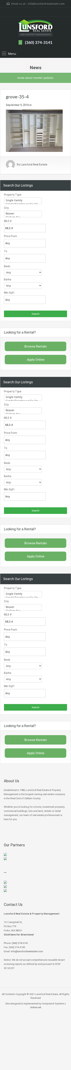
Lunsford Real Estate (34, 164)
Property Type (12, 194)
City (6, 207)
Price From (10, 236)
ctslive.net (35, 1007)
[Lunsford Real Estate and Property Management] (36, 26)
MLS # (8, 221)
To (5, 251)
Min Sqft (9, 292)
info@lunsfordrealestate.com (46, 3)
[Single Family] (23, 200)
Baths (7, 279)
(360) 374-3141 (38, 43)
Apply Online (35, 359)
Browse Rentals (35, 346)
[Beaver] (23, 213)
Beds (7, 266)
